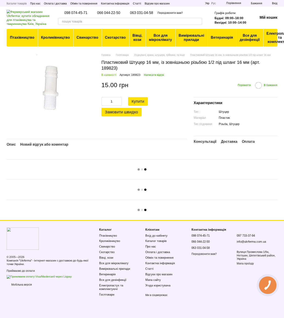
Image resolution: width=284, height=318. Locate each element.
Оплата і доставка (55, 3)
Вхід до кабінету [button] (156, 235)
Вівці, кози (137, 37)
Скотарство (115, 37)
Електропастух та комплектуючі (111, 287)
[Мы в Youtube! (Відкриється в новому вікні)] (199, 3)
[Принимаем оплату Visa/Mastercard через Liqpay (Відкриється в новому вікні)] (39, 276)
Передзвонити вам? (170, 12)
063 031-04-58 (141, 13)
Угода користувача (157, 285)
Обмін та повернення (83, 3)
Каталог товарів (17, 3)
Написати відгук (154, 74)
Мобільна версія (21, 284)
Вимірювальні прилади (191, 37)
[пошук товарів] (198, 21)
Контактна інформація (115, 3)
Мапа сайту (153, 280)
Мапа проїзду (245, 263)
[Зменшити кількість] (105, 101)
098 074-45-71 (75, 13)
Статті (137, 3)
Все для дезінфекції (250, 37)
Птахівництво (22, 37)
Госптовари (106, 294)
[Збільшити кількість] (118, 101)
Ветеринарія (222, 37)
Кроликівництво (55, 37)
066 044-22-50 (108, 13)
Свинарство (87, 37)
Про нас (35, 3)
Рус (213, 3)
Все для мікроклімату (160, 37)
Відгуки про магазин (157, 3)
